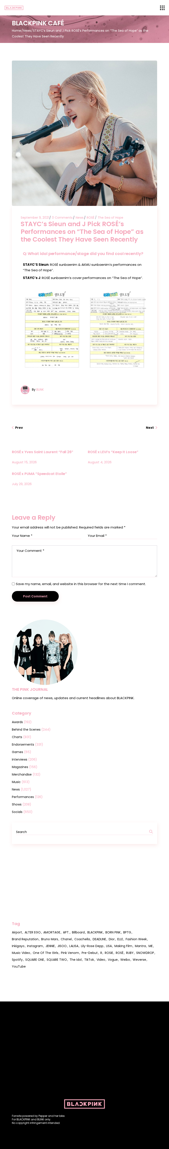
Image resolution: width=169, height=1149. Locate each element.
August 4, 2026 (100, 462)
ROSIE (109, 953)
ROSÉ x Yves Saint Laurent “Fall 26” (42, 451)
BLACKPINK (95, 932)
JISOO (62, 946)
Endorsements (23, 744)
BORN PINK (113, 932)
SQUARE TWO (57, 959)
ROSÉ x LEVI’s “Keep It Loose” (113, 451)
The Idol (76, 959)
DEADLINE (99, 939)
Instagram (35, 946)
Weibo (125, 959)
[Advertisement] (84, 882)
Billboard (78, 932)
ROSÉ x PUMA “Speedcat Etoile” (39, 473)
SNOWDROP (145, 953)
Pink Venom (70, 953)
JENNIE (50, 946)
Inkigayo (18, 946)
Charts (17, 737)
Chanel (66, 939)
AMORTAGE (51, 932)
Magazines (20, 767)
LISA (109, 946)
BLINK (40, 389)
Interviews (19, 759)
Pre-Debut (90, 953)
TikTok (89, 959)
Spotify (17, 959)
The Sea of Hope (110, 217)
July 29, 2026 (22, 484)
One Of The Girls (45, 953)
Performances (23, 797)
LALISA (73, 946)
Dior (112, 939)
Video (101, 959)
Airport (17, 932)
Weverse (139, 959)
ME (151, 946)
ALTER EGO (33, 932)
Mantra (140, 946)
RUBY (130, 953)
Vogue (113, 959)
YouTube (19, 966)
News (27, 30)
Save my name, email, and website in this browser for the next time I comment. (81, 584)
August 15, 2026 (24, 462)
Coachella (82, 939)
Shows (17, 804)
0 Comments (62, 217)
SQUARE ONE (34, 959)
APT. (66, 932)
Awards (17, 722)
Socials (17, 812)
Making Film (123, 946)
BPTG (127, 932)
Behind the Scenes (26, 729)
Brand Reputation (25, 939)
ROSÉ (90, 217)
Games (17, 752)
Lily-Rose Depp (92, 946)
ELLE (120, 939)
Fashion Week (136, 939)
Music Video (21, 953)
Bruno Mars (49, 939)
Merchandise (22, 774)
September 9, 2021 (35, 217)
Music (16, 782)
